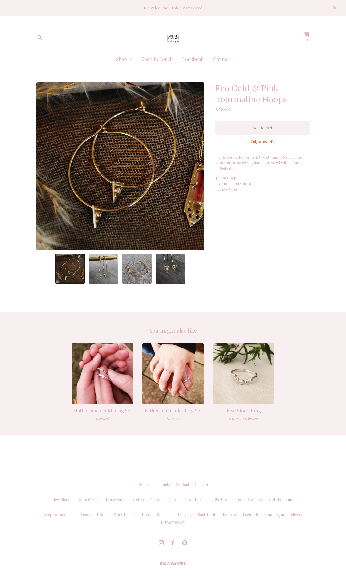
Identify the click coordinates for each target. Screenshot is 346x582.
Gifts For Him (280, 499)
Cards (174, 499)
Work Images (125, 514)
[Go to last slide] (43, 166)
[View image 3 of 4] (137, 268)
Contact (221, 59)
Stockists (164, 514)
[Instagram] (161, 542)
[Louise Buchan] (173, 37)
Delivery (185, 514)
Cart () (201, 484)
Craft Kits (193, 499)
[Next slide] (197, 166)
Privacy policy (173, 522)
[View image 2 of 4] (103, 268)
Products (162, 484)
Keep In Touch (157, 59)
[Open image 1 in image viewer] (120, 166)
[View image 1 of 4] (70, 268)
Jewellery (62, 499)
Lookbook (193, 59)
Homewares (116, 499)
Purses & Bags (87, 499)
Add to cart (262, 127)
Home (143, 484)
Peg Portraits (218, 499)
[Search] (39, 37)
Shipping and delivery (283, 514)
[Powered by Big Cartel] (173, 563)
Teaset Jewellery (249, 499)
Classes (157, 499)
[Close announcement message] (334, 8)
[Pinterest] (184, 542)
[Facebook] (173, 542)
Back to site (207, 514)
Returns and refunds (241, 514)
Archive (138, 499)
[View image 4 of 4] (170, 268)
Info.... (102, 514)
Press (146, 514)
